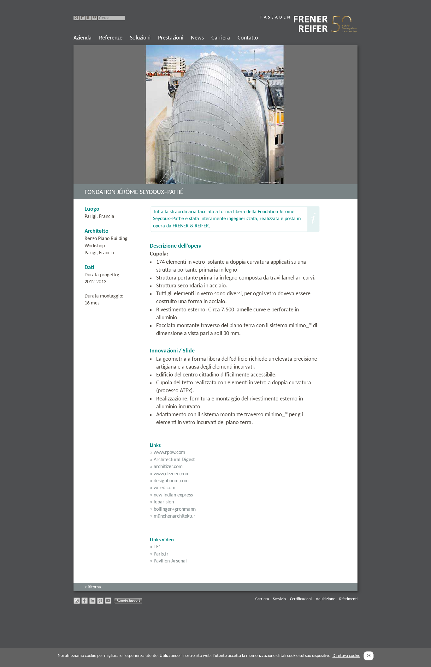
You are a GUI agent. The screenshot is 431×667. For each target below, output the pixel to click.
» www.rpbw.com (167, 452)
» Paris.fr (159, 554)
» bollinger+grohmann (173, 509)
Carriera (220, 38)
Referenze (110, 38)
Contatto (248, 38)
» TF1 (155, 547)
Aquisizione (325, 599)
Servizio (279, 599)
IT (82, 18)
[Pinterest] (100, 602)
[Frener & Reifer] (309, 24)
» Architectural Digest (172, 459)
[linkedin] (92, 602)
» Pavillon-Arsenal (168, 561)
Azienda (83, 38)
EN (88, 18)
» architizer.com (166, 466)
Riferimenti (348, 599)
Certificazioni (301, 599)
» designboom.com (169, 481)
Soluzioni (140, 38)
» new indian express (171, 495)
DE (76, 18)
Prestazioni (170, 38)
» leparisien (162, 502)
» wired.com (162, 487)
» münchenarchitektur (172, 516)
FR (94, 18)
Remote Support (128, 601)
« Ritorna (93, 587)
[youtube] (108, 602)
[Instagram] (77, 602)
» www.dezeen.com (170, 474)
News (197, 38)
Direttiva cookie (346, 655)
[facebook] (84, 602)
